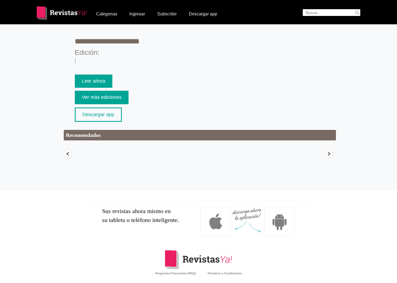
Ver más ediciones (102, 97)
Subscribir (167, 14)
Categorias (106, 14)
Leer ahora (93, 81)
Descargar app (203, 14)
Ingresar (137, 14)
